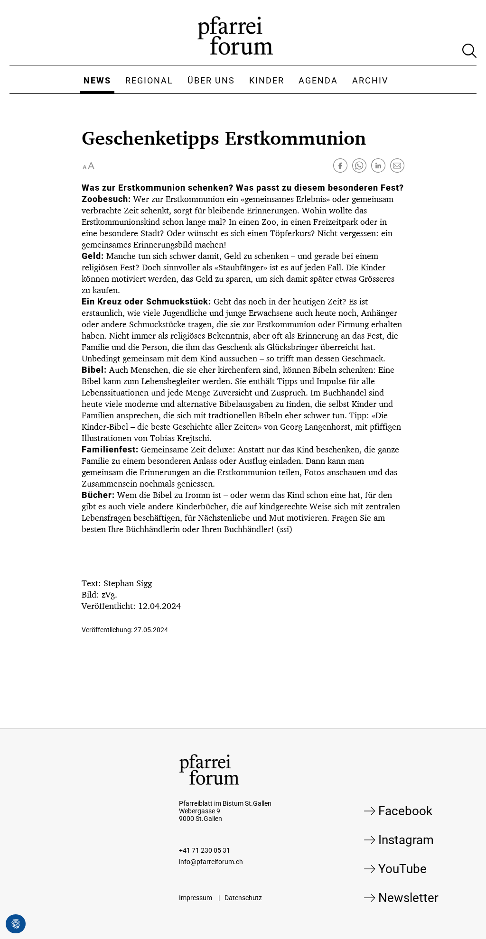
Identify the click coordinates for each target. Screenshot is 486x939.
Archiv (370, 80)
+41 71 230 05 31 (204, 850)
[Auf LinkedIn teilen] (378, 165)
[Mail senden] (397, 165)
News (97, 80)
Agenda (318, 80)
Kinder (266, 80)
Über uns (211, 80)
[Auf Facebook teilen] (340, 165)
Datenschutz (243, 898)
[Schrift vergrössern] (89, 165)
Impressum (195, 898)
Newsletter (408, 898)
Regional (149, 80)
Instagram (406, 840)
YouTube (402, 869)
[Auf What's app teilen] (359, 165)
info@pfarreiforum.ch (211, 861)
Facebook (405, 811)
